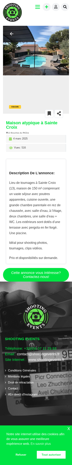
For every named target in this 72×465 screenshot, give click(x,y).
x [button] (68, 428)
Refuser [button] (21, 454)
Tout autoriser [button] (51, 454)
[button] (61, 34)
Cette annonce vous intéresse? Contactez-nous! (36, 275)
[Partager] (59, 114)
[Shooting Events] (12, 13)
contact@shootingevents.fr (38, 354)
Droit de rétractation (21, 382)
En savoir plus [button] (41, 443)
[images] (36, 50)
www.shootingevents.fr (45, 360)
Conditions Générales (22, 370)
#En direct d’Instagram (22, 394)
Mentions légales (19, 376)
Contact (13, 388)
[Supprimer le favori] (49, 114)
